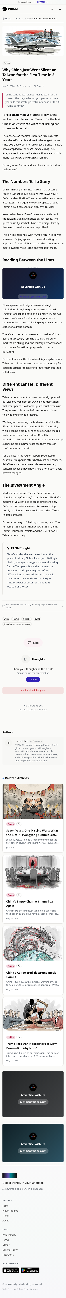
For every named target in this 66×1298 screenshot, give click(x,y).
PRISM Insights (10, 1210)
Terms (5, 1239)
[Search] (52, 8)
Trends (6, 1215)
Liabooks (21, 1284)
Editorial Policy (9, 1249)
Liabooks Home (24, 2)
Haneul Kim (21, 741)
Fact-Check (8, 1254)
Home (5, 1205)
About (5, 1220)
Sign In (33, 679)
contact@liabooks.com (34, 296)
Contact (6, 1244)
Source (40, 86)
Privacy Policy (9, 1234)
